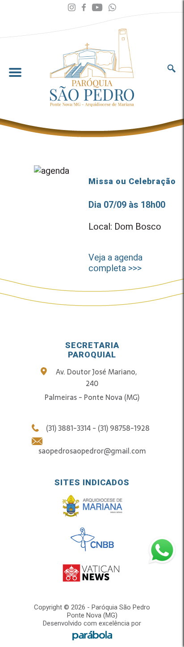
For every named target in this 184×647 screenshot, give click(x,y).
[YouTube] (97, 8)
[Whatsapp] (112, 8)
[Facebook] (83, 8)
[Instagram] (71, 8)
